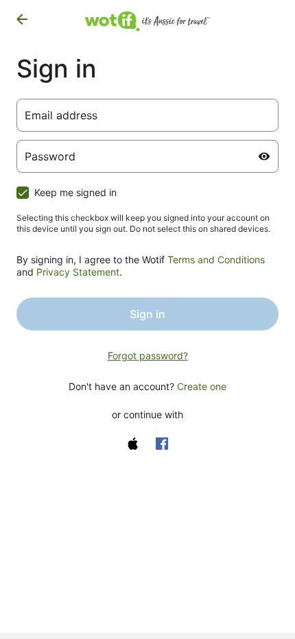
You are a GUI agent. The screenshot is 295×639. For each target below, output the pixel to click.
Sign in (147, 314)
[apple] (133, 443)
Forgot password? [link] (148, 355)
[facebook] (162, 443)
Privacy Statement (77, 272)
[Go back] (21, 19)
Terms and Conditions (216, 259)
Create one (201, 386)
